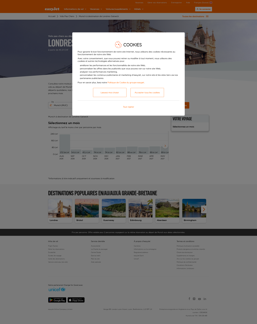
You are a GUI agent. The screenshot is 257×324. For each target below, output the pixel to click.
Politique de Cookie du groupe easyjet (125, 82)
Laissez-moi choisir (110, 92)
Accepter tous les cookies (147, 92)
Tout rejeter (128, 107)
